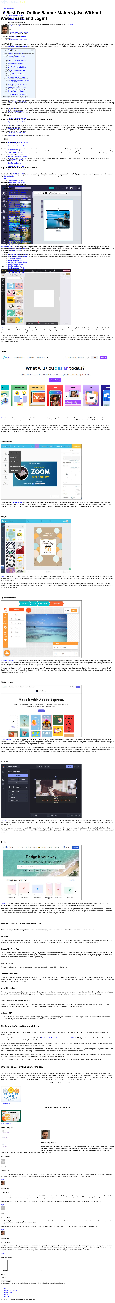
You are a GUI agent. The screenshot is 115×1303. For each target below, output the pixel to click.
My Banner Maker (7, 661)
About (6, 1288)
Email (2, 1278)
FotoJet (3, 576)
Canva (3, 418)
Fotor (2, 328)
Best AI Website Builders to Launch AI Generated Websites (59, 1038)
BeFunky (3, 821)
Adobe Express (6, 740)
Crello (3, 903)
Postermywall (18, 502)
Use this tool (5, 345)
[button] (15, 9)
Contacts (7, 1296)
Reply (2, 1180)
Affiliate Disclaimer (10, 1290)
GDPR (6, 1294)
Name (3, 1274)
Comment (4, 1271)
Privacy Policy (8, 1292)
